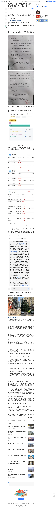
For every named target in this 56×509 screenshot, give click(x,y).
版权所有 (22, 506)
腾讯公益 (27, 503)
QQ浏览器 (29, 503)
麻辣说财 (9, 471)
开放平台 (20, 503)
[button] (45, 6)
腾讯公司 (20, 506)
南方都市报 (9, 477)
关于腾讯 (9, 503)
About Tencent (12, 503)
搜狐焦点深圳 (9, 440)
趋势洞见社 (9, 434)
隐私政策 (17, 503)
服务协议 (15, 503)
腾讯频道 (31, 503)
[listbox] (21, 450)
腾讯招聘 (24, 503)
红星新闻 (9, 428)
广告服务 (22, 503)
